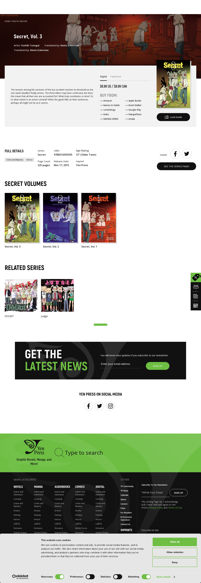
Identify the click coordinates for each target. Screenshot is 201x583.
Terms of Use (175, 507)
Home (7, 21)
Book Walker (134, 105)
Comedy (17, 499)
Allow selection (174, 552)
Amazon (107, 100)
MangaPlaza (134, 114)
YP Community (127, 486)
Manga (38, 487)
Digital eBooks (19, 21)
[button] (100, 325)
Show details (163, 576)
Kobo (106, 114)
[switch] (90, 576)
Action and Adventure (18, 493)
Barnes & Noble (111, 105)
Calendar (124, 495)
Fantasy (17, 515)
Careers (124, 504)
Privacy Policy (156, 507)
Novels (18, 487)
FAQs (123, 508)
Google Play (134, 109)
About (123, 499)
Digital (100, 487)
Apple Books (134, 100)
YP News (124, 490)
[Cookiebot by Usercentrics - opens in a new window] (20, 577)
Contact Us (125, 524)
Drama (17, 510)
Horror (30, 159)
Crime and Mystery (14, 159)
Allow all (174, 541)
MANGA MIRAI (110, 118)
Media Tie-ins (81, 528)
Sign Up (178, 492)
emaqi (131, 118)
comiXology (109, 109)
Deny (175, 562)
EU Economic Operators (126, 518)
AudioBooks (62, 487)
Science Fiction (20, 532)
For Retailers (126, 512)
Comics (79, 487)
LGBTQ (17, 523)
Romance (18, 528)
